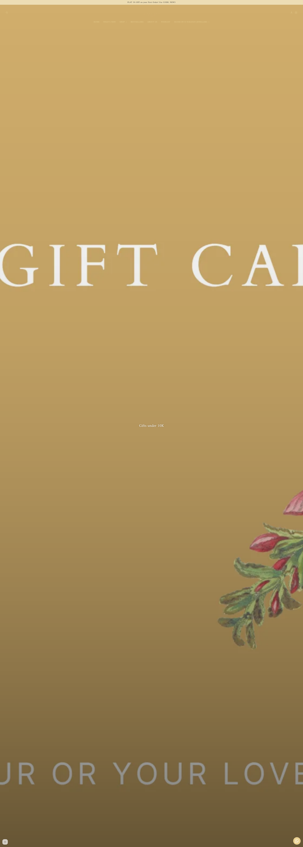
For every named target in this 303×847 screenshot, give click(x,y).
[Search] (7, 12)
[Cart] (296, 12)
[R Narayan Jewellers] (151, 13)
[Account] (291, 12)
